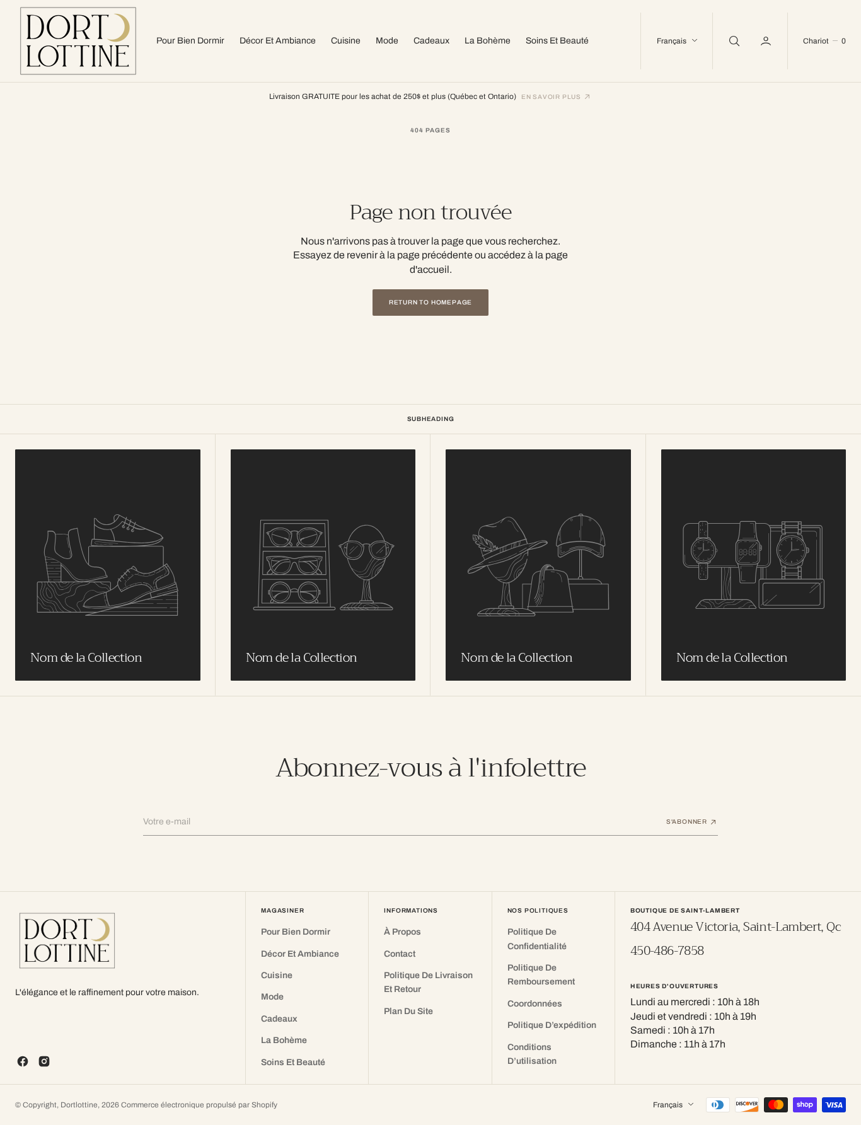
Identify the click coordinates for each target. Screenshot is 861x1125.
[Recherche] (733, 41)
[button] (767, 41)
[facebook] (22, 1061)
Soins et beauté (557, 40)
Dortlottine (79, 1104)
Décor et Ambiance (278, 40)
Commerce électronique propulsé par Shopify (199, 1104)
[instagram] (44, 1061)
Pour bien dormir (190, 40)
